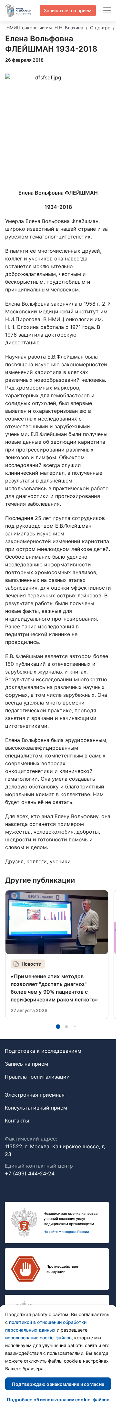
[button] (58, 1026)
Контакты (17, 1120)
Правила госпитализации (37, 1076)
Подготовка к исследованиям (43, 1051)
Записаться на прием (68, 10)
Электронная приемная (35, 1094)
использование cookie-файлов (38, 1337)
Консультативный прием (36, 1107)
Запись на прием (26, 1064)
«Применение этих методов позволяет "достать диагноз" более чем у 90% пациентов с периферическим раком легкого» (54, 988)
